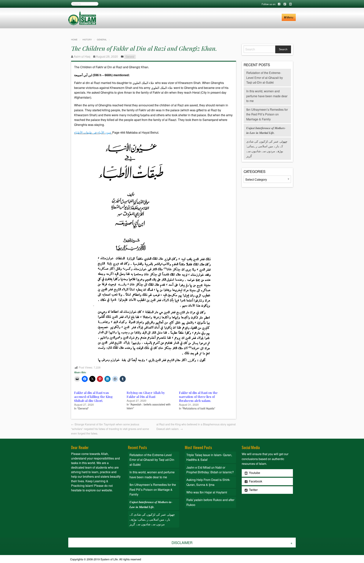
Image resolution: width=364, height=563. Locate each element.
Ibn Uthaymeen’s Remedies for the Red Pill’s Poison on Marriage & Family (267, 114)
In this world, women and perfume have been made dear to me (266, 96)
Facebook (255, 481)
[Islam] (82, 17)
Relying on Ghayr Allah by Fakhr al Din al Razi (146, 394)
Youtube (254, 472)
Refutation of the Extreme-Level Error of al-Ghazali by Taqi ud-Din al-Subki (264, 78)
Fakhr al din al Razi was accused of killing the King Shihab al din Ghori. (93, 396)
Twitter (253, 490)
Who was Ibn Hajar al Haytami (206, 492)
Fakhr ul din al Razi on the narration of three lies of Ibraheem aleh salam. (198, 396)
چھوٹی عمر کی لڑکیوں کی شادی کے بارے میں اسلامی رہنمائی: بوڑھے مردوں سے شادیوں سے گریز (152, 519)
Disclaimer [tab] (182, 542)
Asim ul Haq (82, 56)
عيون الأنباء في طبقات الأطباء (92, 132)
